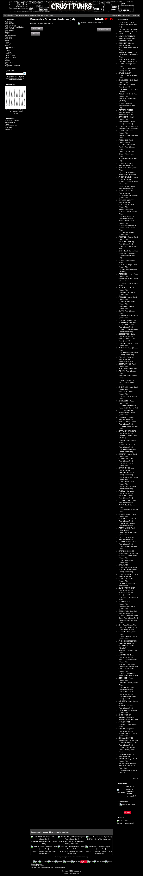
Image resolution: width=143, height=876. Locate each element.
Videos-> (8, 59)
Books (7, 40)
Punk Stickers (9, 30)
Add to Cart (103, 30)
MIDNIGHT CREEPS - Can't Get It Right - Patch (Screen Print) (128, 54)
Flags (7, 64)
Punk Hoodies (9, 23)
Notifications (122, 783)
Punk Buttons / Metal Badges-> (15, 27)
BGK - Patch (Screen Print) (128, 368)
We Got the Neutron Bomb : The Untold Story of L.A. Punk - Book (128, 766)
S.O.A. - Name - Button (127, 34)
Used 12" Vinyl (11, 57)
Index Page (8, 127)
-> (10, 47)
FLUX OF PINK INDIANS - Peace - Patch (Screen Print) (128, 749)
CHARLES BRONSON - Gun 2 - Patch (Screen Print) (127, 382)
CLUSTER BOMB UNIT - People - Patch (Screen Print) (127, 147)
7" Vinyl (8, 52)
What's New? (11, 85)
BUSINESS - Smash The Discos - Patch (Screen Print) (127, 228)
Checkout (136, 15)
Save (128, 812)
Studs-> (7, 32)
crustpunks (78, 871)
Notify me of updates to (131, 791)
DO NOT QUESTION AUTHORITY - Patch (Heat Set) (128, 24)
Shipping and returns (12, 121)
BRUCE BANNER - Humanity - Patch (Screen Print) (128, 75)
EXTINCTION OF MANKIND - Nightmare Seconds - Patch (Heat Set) (128, 717)
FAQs (7, 124)
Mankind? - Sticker (125, 41)
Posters (7, 60)
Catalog (10, 15)
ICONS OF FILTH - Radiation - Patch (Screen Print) (127, 724)
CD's (26, 15)
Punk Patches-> (10, 25)
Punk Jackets (9, 29)
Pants (7, 45)
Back (35, 34)
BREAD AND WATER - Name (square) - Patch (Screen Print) (127, 412)
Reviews (121, 818)
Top (5, 15)
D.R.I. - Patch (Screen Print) (128, 251)
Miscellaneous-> (10, 35)
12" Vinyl (8, 54)
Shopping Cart (117, 15)
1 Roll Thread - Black (126, 209)
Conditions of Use (11, 126)
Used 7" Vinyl (10, 55)
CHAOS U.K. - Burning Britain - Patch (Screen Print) (126, 154)
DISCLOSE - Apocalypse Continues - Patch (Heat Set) (127, 255)
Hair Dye (8, 44)
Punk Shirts (9, 22)
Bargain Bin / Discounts (13, 65)
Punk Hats (8, 39)
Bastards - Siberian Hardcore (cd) (41, 15)
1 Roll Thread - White (126, 114)
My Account (127, 15)
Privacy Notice (10, 122)
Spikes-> (8, 34)
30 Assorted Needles (126, 362)
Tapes (8, 50)
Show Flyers (9, 62)
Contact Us (8, 129)
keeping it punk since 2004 (71, 873)
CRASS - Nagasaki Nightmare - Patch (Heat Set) (127, 105)
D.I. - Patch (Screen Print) (128, 625)
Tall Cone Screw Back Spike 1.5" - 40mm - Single (15, 110)
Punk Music (19, 15)
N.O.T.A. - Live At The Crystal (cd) (99, 839)
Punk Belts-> (9, 37)
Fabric (7, 42)
